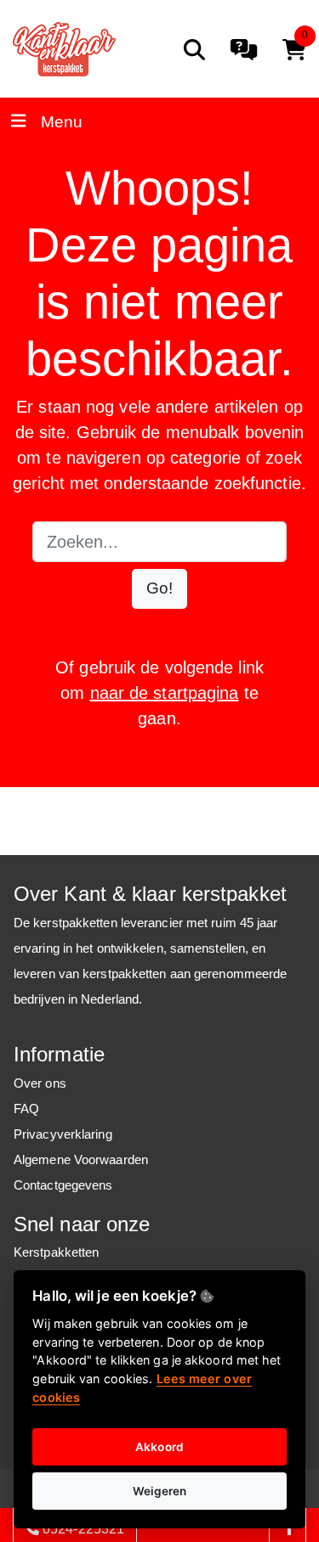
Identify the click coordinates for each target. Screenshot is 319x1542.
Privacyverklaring (63, 1134)
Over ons (40, 1083)
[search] (194, 49)
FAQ (26, 1108)
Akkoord (159, 1447)
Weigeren (160, 1491)
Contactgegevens (63, 1185)
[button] (159, 589)
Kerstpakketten (56, 1252)
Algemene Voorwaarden (81, 1159)
